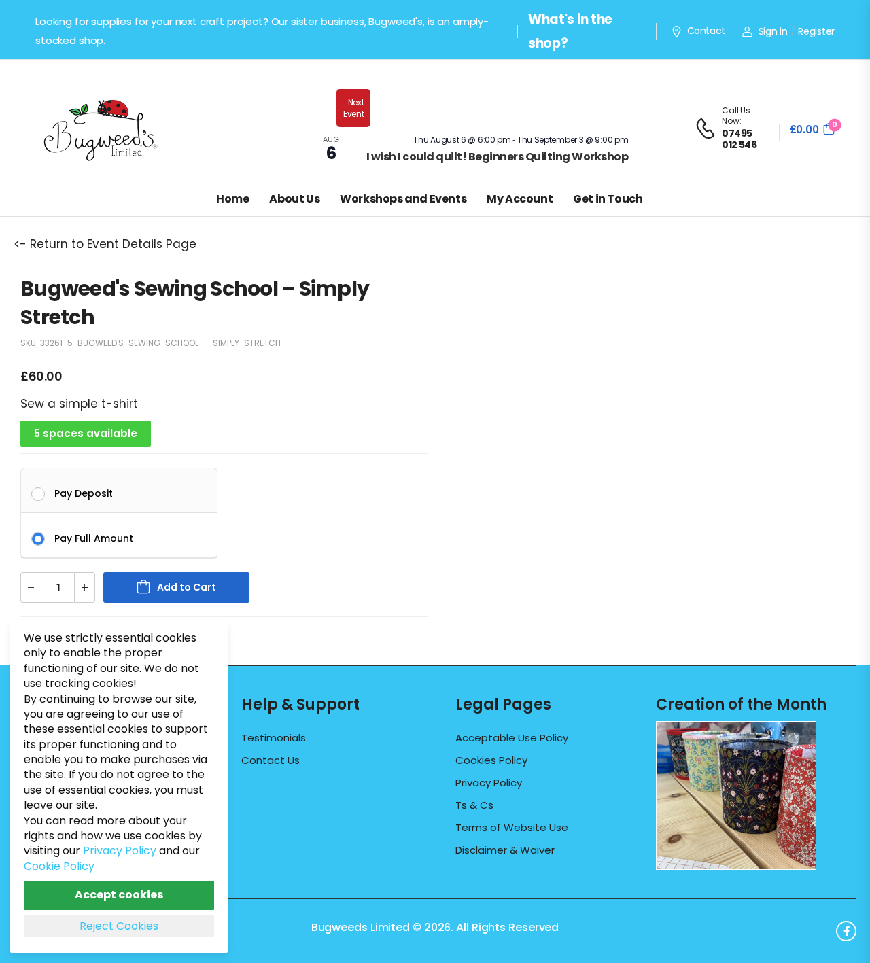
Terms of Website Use (511, 828)
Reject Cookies (119, 926)
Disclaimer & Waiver (505, 850)
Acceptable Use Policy (511, 738)
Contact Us (270, 760)
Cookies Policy (491, 760)
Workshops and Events (403, 199)
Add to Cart (186, 587)
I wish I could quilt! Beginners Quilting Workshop (497, 156)
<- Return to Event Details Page (105, 244)
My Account (520, 199)
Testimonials (273, 738)
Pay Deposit (83, 493)
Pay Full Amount (93, 537)
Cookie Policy (59, 866)
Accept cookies (119, 895)
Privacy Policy (488, 783)
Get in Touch (607, 199)
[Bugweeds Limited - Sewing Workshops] (117, 128)
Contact (706, 31)
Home (232, 199)
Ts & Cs (474, 805)
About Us (294, 199)
